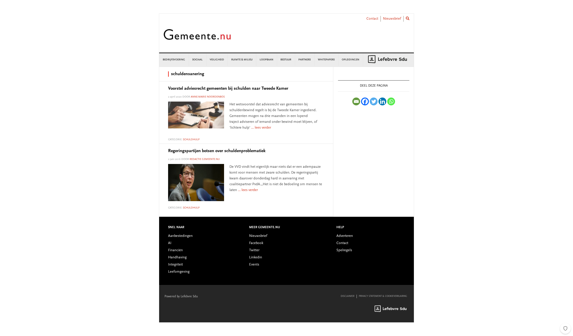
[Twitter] (374, 101)
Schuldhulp (191, 139)
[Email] (356, 101)
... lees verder (261, 128)
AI (169, 243)
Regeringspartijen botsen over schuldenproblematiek (216, 151)
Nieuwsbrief (392, 19)
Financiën (175, 250)
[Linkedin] (382, 101)
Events (254, 264)
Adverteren (344, 236)
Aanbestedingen (180, 236)
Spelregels (344, 250)
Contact (372, 19)
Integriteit (175, 264)
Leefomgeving (179, 272)
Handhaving (177, 257)
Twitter (254, 250)
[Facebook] (365, 101)
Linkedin (255, 257)
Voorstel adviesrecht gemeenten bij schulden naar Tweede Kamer (228, 88)
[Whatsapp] (391, 101)
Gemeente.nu (197, 37)
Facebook (256, 243)
